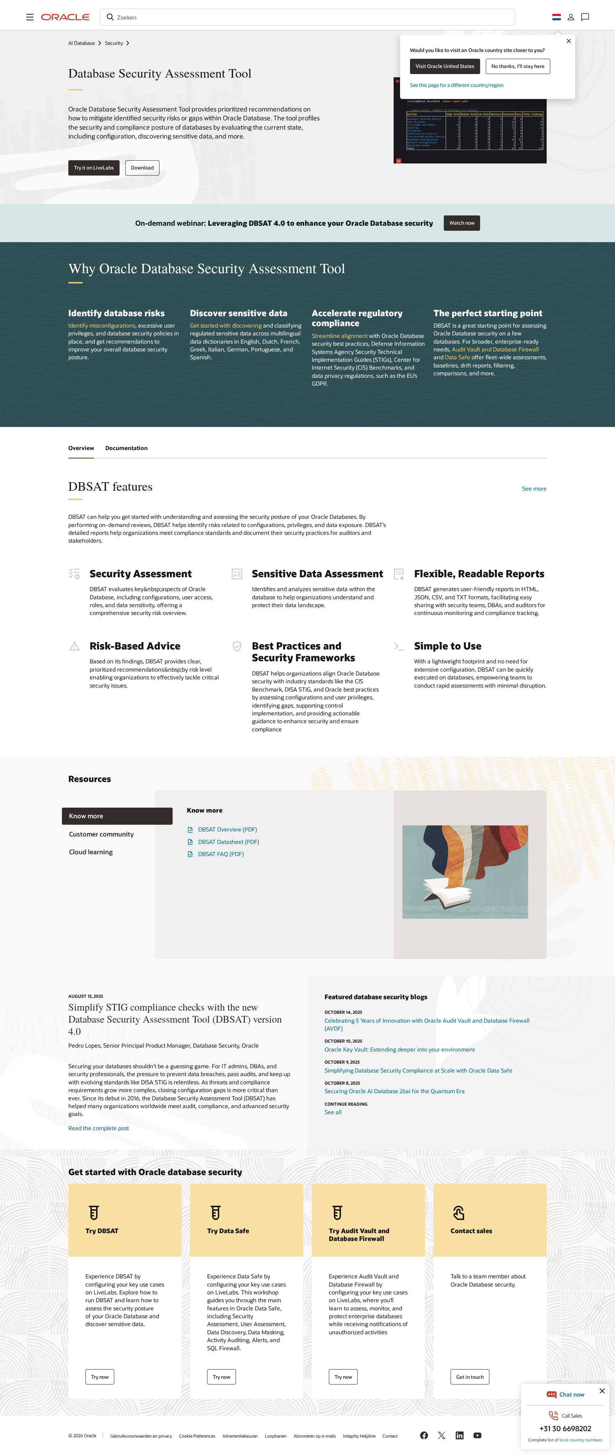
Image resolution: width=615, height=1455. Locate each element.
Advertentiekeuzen (240, 1436)
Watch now (462, 222)
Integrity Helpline (359, 1436)
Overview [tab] (81, 448)
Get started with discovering (226, 325)
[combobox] (307, 17)
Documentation (126, 448)
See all (333, 1112)
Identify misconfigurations (101, 325)
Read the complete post (98, 1128)
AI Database (81, 43)
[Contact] (585, 17)
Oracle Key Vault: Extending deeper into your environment (400, 1049)
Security (114, 43)
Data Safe (457, 357)
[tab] (117, 816)
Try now (100, 1376)
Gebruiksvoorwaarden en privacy (141, 1436)
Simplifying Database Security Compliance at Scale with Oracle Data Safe (418, 1070)
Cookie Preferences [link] (197, 1436)
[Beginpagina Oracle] (65, 17)
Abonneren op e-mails (315, 1436)
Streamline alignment (340, 335)
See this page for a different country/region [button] (457, 85)
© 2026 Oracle (82, 1435)
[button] (30, 17)
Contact (390, 1436)
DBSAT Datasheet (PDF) (228, 841)
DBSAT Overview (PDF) (227, 829)
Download (142, 167)
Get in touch (470, 1376)
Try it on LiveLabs (94, 167)
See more (534, 488)
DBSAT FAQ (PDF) (221, 853)
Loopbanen (276, 1436)
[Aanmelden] (571, 17)
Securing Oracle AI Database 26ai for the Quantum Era (395, 1091)
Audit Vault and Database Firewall (495, 349)
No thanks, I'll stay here (518, 66)
